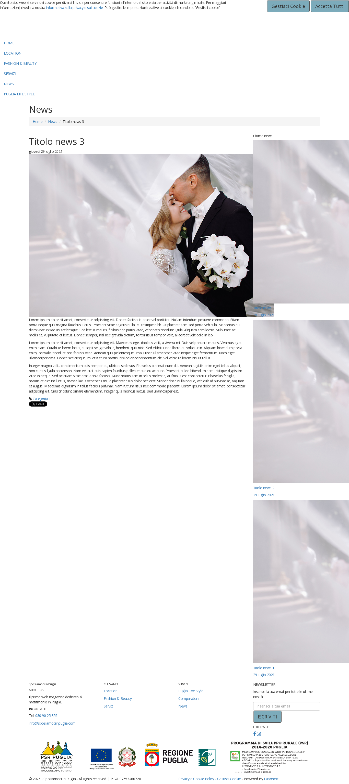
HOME (9, 43)
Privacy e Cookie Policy (196, 778)
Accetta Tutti (329, 6)
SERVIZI (10, 73)
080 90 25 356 (46, 715)
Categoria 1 (42, 398)
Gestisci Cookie (288, 6)
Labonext (271, 778)
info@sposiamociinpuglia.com (52, 723)
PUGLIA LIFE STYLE (19, 94)
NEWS (9, 83)
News (52, 121)
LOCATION (12, 53)
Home (37, 121)
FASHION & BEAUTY (20, 63)
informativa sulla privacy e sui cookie (74, 7)
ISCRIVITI (267, 717)
